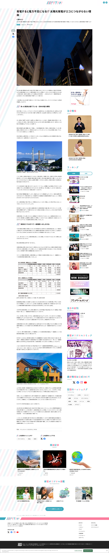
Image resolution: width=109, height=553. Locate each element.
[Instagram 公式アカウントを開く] (14, 532)
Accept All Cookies (88, 550)
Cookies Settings (78, 550)
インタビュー (81, 527)
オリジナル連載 (94, 525)
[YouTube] (85, 382)
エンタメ (80, 525)
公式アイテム (81, 537)
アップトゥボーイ (82, 535)
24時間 (73, 173)
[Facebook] (78, 382)
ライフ (18, 24)
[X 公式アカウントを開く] (8, 532)
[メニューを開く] (106, 2)
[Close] (107, 550)
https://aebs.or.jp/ (40, 545)
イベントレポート (82, 531)
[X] (74, 382)
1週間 (86, 173)
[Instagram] (81, 382)
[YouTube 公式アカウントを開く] (17, 532)
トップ (18, 515)
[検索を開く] (104, 2)
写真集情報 (81, 533)
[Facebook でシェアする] (13, 37)
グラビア (80, 529)
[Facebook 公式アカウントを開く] (11, 532)
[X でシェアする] (13, 34)
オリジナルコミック (94, 527)
